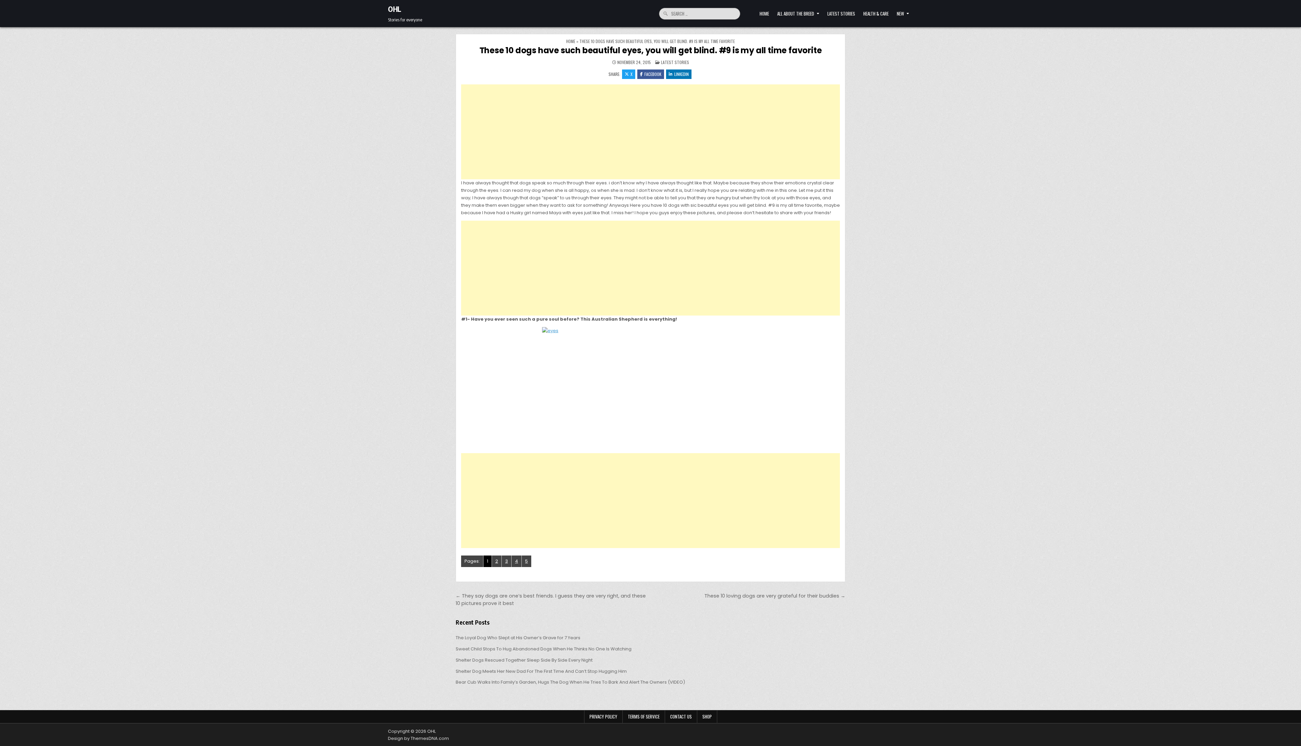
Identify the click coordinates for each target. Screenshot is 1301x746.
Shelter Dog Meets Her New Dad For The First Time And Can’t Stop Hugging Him (541, 671)
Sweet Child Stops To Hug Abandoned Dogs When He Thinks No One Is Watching (544, 649)
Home (764, 13)
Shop (707, 716)
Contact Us (681, 716)
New (900, 13)
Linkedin (681, 74)
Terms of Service (644, 716)
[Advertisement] (650, 131)
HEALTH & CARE (876, 13)
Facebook (652, 74)
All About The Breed (795, 13)
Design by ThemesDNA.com (418, 738)
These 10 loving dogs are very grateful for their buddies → (774, 595)
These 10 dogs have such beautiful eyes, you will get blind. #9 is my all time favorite (650, 50)
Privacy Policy (603, 716)
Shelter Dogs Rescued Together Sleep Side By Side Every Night (524, 660)
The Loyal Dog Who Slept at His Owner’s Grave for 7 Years (518, 637)
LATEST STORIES (841, 13)
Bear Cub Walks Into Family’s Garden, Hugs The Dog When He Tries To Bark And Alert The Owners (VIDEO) (570, 682)
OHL (394, 9)
